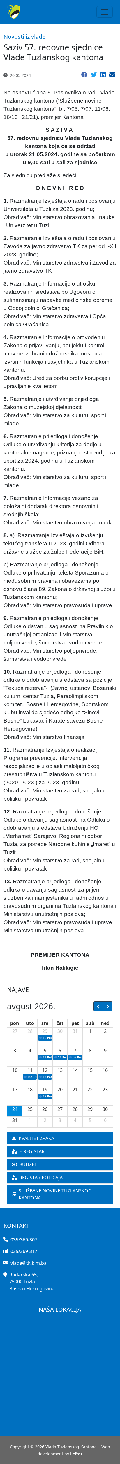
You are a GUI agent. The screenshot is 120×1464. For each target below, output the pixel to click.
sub (90, 1023)
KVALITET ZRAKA (36, 1138)
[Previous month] (98, 1006)
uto (30, 1023)
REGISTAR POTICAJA (41, 1177)
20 (60, 1089)
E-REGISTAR (32, 1151)
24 (14, 1109)
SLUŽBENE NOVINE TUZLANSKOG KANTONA (55, 1194)
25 (30, 1109)
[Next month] (107, 1006)
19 (44, 1089)
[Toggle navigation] (104, 12)
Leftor (76, 1453)
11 (30, 1070)
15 (90, 1070)
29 (44, 1031)
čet (60, 1023)
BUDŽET (28, 1164)
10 (14, 1070)
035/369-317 (23, 1251)
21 (75, 1089)
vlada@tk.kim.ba (28, 1263)
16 (105, 1070)
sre (44, 1023)
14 (75, 1070)
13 (60, 1070)
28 (30, 1031)
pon (14, 1023)
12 (44, 1070)
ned (105, 1023)
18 (30, 1089)
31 (75, 1031)
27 (14, 1031)
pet (75, 1023)
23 (105, 1089)
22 (90, 1089)
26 (44, 1109)
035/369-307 (23, 1239)
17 (14, 1089)
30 (60, 1031)
